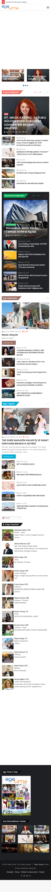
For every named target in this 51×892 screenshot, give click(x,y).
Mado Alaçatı (10, 334)
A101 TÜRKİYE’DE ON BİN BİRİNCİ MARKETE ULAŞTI (29, 394)
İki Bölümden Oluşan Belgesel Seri (31, 173)
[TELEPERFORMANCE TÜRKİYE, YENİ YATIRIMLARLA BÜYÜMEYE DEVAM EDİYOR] (8, 350)
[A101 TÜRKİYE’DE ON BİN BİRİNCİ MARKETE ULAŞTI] (8, 393)
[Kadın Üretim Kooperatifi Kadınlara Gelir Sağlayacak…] (10, 286)
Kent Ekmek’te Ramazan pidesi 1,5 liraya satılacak (31, 266)
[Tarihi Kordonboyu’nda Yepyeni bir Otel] (8, 372)
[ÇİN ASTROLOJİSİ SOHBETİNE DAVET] (8, 485)
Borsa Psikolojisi (20, 670)
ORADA (17, 643)
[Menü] (48, 7)
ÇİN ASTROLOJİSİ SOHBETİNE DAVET (31, 485)
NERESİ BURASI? (20, 603)
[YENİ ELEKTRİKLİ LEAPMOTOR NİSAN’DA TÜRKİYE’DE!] (8, 506)
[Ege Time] (10, 7)
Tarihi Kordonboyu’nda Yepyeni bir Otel (31, 373)
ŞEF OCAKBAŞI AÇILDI (26, 464)
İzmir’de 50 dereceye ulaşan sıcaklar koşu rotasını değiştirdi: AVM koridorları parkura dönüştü (32, 142)
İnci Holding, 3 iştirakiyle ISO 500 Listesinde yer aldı (32, 245)
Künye (17, 872)
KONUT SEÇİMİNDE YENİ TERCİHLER (31, 495)
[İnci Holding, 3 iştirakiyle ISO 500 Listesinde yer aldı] (10, 244)
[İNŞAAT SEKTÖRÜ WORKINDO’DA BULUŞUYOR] (10, 255)
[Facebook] (21, 875)
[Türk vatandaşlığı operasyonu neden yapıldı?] (8, 162)
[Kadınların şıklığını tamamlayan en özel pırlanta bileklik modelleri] (8, 383)
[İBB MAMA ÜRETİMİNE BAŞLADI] (8, 475)
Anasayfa (10, 872)
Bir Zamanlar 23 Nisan (22, 562)
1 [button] (23, 85)
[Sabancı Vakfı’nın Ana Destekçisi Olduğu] (9, 848)
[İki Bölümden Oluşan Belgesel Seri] (8, 173)
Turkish (7, 518)
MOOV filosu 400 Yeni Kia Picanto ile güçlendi (32, 276)
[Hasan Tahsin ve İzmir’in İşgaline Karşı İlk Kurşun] (13, 75)
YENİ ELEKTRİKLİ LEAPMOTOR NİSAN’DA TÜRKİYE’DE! (32, 507)
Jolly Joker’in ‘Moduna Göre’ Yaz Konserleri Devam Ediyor (31, 363)
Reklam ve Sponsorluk (29, 872)
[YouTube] (27, 875)
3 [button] (27, 85)
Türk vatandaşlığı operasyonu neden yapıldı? (33, 163)
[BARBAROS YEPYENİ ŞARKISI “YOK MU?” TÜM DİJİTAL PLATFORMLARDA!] (8, 152)
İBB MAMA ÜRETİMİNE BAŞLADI (29, 474)
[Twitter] (24, 875)
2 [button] (25, 85)
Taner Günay (38, 864)
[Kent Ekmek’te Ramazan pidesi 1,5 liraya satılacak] (10, 265)
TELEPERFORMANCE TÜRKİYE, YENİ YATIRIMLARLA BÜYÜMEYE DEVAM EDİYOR (30, 352)
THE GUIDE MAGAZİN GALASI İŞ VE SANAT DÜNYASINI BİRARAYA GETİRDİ (25, 442)
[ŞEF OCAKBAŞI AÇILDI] (8, 464)
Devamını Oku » (9, 343)
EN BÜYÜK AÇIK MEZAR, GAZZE (26, 616)
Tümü (35, 92)
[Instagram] (29, 875)
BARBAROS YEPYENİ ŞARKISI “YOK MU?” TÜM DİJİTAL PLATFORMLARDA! (33, 153)
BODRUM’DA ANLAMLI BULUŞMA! (30, 183)
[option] (13, 75)
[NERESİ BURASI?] (9, 839)
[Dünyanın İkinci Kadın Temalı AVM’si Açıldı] (25, 219)
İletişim (41, 872)
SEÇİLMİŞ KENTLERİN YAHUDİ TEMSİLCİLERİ (30, 630)
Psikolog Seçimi (20, 657)
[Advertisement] (25, 38)
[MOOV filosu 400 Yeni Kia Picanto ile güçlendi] (10, 276)
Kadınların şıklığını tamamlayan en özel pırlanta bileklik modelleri (31, 384)
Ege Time (8, 132)
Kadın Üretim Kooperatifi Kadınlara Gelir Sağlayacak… (30, 287)
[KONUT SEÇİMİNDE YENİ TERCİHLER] (8, 496)
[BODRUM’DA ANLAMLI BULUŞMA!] (8, 183)
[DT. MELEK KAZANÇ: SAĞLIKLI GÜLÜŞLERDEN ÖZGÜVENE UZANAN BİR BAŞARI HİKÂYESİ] (38, 75)
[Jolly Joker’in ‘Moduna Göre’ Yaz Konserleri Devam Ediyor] (8, 362)
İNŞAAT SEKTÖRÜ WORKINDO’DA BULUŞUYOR (32, 255)
